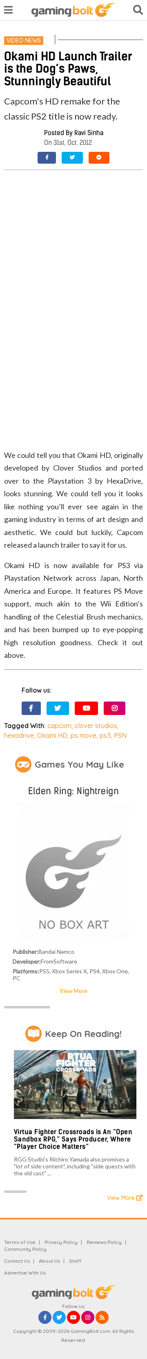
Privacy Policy (61, 1242)
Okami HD (52, 735)
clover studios (96, 726)
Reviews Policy (104, 1242)
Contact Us (17, 1261)
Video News (24, 40)
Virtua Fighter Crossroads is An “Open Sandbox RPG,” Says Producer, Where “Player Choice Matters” (73, 1139)
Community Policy (25, 1249)
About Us (49, 1261)
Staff (75, 1261)
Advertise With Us (25, 1273)
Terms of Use (20, 1242)
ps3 (105, 735)
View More (73, 990)
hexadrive (19, 735)
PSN (120, 735)
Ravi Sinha (88, 133)
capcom (59, 726)
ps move (83, 735)
